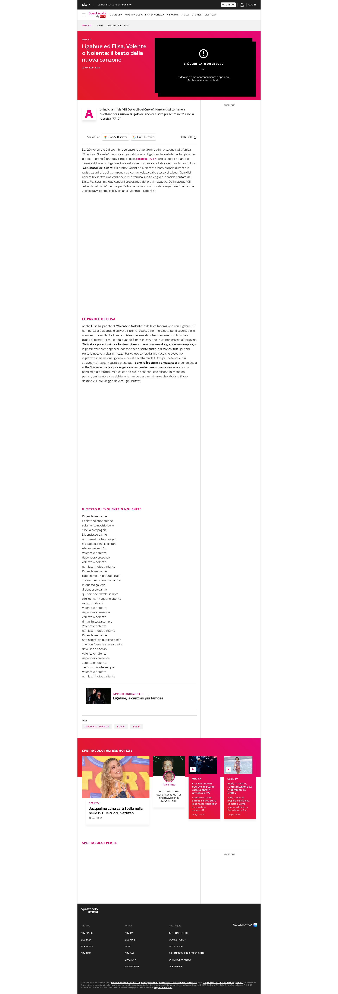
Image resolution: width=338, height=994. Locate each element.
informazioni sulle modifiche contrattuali (178, 982)
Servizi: (128, 925)
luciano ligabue (97, 726)
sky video (87, 946)
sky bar (129, 953)
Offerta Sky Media (180, 959)
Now (128, 946)
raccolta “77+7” (146, 158)
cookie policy (177, 939)
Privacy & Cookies (149, 982)
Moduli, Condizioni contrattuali (125, 982)
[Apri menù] (83, 15)
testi (136, 726)
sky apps (130, 939)
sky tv (129, 933)
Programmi (132, 966)
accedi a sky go (242, 924)
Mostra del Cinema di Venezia (144, 14)
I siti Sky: (85, 925)
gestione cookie (179, 933)
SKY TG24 (210, 14)
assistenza (228, 982)
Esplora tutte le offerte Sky (115, 4)
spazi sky (130, 959)
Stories (197, 14)
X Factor (173, 14)
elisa (121, 726)
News (100, 25)
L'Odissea (115, 14)
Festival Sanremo (118, 25)
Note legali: (175, 925)
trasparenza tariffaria (213, 982)
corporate (175, 966)
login (252, 4)
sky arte (86, 953)
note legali (176, 946)
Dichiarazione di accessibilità (186, 953)
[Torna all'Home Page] (97, 15)
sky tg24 (86, 939)
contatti (239, 982)
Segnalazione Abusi (163, 987)
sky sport (87, 933)
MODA (185, 14)
